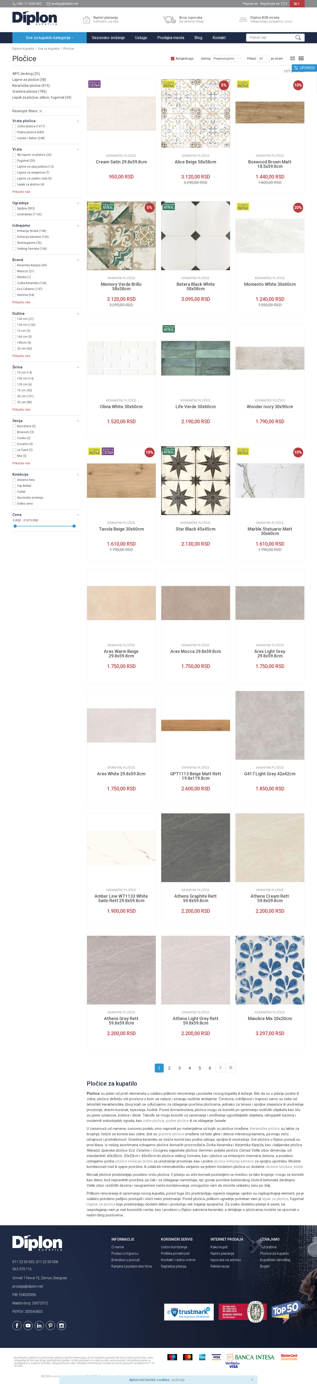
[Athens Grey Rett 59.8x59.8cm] (121, 970)
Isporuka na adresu (226, 1260)
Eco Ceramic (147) (30, 289)
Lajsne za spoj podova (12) (35, 166)
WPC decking (26, 74)
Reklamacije (220, 1266)
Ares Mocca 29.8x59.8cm (195, 651)
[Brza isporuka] (169, 19)
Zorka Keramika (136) (32, 283)
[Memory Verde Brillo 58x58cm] (121, 235)
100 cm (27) (25, 319)
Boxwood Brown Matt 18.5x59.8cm (269, 164)
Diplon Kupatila (23, 48)
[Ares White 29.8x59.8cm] (121, 725)
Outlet (21, 491)
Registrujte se (270, 3)
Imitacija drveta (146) (31, 231)
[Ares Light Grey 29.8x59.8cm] (270, 603)
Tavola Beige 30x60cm (121, 529)
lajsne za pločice (101, 1204)
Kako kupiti (219, 1247)
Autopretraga (184, 58)
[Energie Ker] (243, 1000)
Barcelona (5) (26, 426)
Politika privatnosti (175, 1253)
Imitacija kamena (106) (33, 237)
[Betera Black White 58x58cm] (195, 235)
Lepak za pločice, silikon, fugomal (41, 97)
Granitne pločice (29, 91)
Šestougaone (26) (29, 243)
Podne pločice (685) (30, 132)
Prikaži (251, 58)
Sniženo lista (26, 480)
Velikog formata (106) (32, 248)
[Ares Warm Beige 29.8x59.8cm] (121, 603)
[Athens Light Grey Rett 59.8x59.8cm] (195, 970)
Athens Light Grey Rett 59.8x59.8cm (195, 1020)
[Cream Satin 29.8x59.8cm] (121, 113)
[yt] (28, 1325)
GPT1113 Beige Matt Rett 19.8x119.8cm (195, 776)
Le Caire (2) (25, 450)
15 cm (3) (23, 331)
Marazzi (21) (25, 271)
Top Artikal (24, 486)
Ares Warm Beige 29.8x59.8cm (121, 653)
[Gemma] (243, 266)
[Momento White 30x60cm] (270, 235)
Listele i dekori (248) (31, 138)
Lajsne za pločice (29, 80)
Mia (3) (21, 456)
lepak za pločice (275, 1199)
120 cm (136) (26, 325)
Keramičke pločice (31, 86)
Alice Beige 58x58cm (195, 162)
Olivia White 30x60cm (121, 406)
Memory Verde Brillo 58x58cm (121, 286)
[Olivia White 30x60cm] (121, 358)
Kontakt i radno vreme (178, 1260)
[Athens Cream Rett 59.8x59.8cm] (270, 847)
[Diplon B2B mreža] (243, 19)
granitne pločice (171, 1134)
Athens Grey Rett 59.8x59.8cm (121, 1020)
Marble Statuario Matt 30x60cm (270, 531)
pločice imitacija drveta (134, 1161)
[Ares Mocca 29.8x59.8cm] (195, 603)
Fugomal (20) (26, 160)
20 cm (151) (25, 396)
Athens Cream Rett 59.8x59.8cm (270, 898)
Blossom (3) (25, 432)
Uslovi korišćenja (174, 1247)
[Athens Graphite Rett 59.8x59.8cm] (195, 847)
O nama (117, 1247)
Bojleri (265, 1266)
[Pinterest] (50, 1325)
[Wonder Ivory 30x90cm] (270, 358)
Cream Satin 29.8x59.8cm (121, 162)
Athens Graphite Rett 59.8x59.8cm (195, 898)
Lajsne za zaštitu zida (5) (34, 178)
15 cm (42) (24, 390)
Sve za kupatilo (49, 48)
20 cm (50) (24, 348)
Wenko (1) (24, 277)
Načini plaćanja (222, 1253)
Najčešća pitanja (173, 1266)
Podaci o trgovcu (124, 1253)
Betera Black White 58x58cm (196, 286)
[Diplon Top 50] (288, 1312)
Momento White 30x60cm (270, 284)
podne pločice (177, 1120)
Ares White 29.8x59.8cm (121, 774)
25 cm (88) (24, 402)
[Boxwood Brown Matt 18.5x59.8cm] (270, 113)
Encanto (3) (25, 444)
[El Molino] (168, 144)
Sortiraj (206, 58)
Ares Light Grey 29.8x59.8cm (269, 653)
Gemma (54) (25, 295)
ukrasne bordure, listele (284, 1166)
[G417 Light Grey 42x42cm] (270, 725)
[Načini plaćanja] (86, 19)
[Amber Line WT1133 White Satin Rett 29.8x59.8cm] (121, 847)
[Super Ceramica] (168, 388)
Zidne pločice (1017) (31, 126)
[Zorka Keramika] (94, 511)
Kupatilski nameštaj (275, 1260)
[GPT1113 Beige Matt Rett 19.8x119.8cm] (195, 725)
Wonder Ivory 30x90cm (270, 406)
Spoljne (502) (26, 208)
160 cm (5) (24, 336)
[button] (275, 38)
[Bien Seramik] (94, 388)
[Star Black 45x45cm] (195, 480)
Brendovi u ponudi (125, 1260)
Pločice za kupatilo (274, 1253)
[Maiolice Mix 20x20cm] (270, 970)
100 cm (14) (25, 378)
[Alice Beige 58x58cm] (195, 113)
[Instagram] (61, 1325)
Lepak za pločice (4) (30, 184)
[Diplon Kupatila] (34, 18)
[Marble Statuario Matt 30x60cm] (270, 480)
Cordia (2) (23, 438)
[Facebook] (17, 1325)
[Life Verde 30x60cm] (195, 358)
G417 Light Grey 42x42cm (269, 774)
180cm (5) (24, 342)
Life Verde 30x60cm (196, 406)
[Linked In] (39, 1325)
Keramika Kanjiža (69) (32, 265)
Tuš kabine (268, 1247)
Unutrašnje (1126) (29, 214)
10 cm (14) (24, 372)
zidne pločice (153, 1120)
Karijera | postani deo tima (131, 1266)
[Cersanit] (94, 144)
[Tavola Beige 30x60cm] (121, 480)
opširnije (178, 1380)
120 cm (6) (24, 384)
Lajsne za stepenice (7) (33, 172)
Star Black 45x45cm (195, 529)
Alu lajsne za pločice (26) (34, 154)
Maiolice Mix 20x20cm (270, 1018)
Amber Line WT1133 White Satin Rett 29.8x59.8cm (121, 898)
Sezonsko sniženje (30, 497)
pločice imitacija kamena (234, 1161)
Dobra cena (25, 503)
